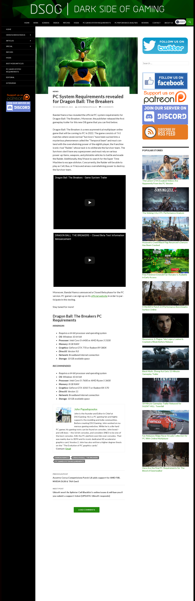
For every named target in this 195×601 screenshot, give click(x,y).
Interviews (11, 83)
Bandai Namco (62, 458)
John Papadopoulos (87, 107)
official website (99, 295)
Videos (56, 23)
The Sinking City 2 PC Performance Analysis (163, 213)
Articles (10, 41)
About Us (169, 23)
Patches (66, 23)
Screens (45, 23)
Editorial (10, 77)
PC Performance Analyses (126, 23)
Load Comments (86, 510)
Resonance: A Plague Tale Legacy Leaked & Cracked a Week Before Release (162, 340)
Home (26, 23)
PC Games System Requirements (97, 23)
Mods (76, 23)
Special (9, 46)
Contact (156, 23)
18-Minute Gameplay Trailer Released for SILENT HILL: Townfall (161, 405)
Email (68, 448)
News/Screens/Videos (15, 35)
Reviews (145, 23)
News (35, 23)
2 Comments (107, 107)
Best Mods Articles (14, 63)
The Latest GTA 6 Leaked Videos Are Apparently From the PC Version (160, 182)
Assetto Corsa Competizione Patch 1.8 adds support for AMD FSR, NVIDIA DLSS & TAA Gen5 (86, 478)
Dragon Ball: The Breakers (85, 458)
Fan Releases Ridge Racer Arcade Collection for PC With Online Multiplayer (164, 437)
